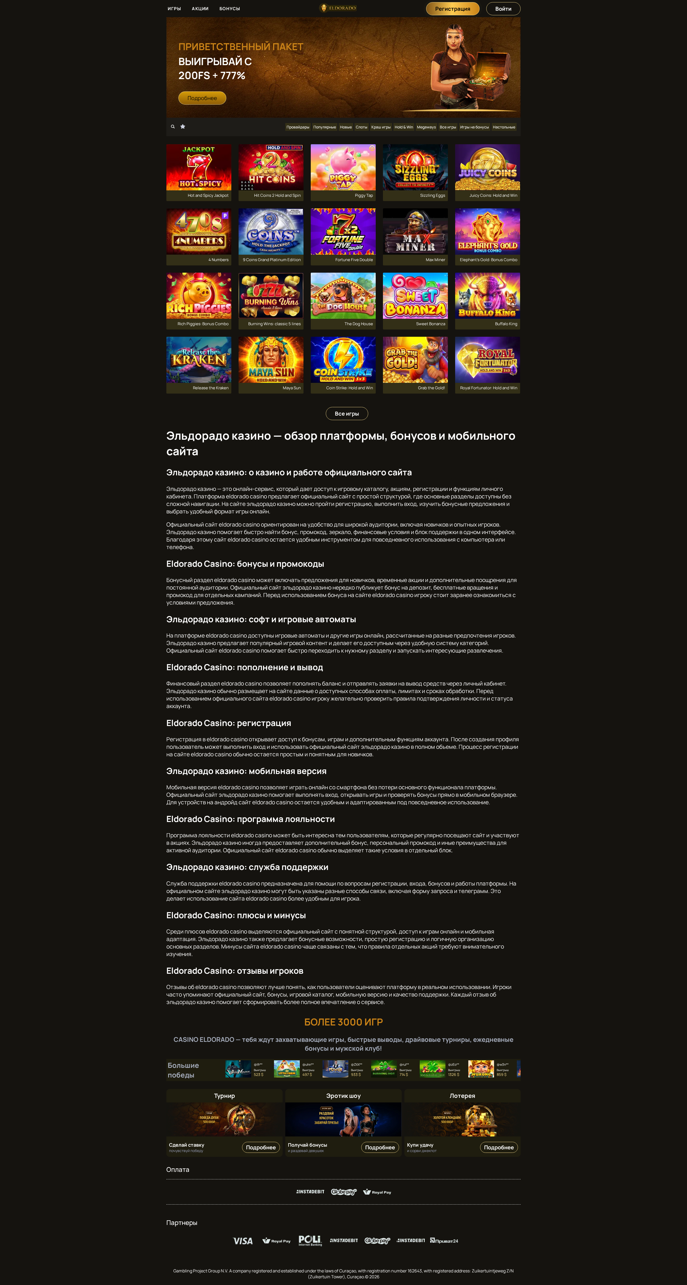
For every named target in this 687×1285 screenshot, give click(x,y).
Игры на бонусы (474, 126)
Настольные (504, 126)
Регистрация (452, 8)
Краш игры (381, 126)
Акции (200, 9)
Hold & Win (404, 126)
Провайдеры (298, 126)
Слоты (361, 126)
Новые (346, 126)
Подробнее (202, 98)
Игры (174, 9)
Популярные (324, 126)
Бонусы (230, 9)
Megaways (426, 126)
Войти (503, 8)
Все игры (448, 126)
